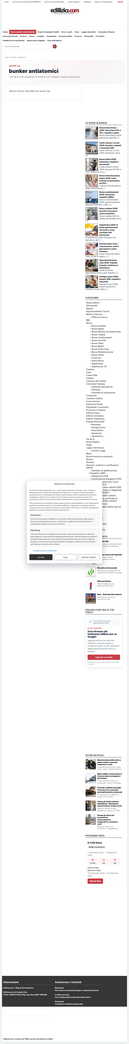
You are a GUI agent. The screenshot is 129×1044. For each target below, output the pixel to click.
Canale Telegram (74, 2)
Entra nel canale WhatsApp (54, 2)
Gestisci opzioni (89, 557)
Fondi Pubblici (93, 442)
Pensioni (90, 462)
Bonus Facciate (99, 340)
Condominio (51, 36)
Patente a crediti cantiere (104, 495)
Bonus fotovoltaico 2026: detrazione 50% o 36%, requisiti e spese (110, 130)
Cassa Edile (91, 375)
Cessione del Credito (96, 381)
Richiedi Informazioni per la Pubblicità (19, 1019)
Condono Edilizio (94, 398)
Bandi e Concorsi (94, 314)
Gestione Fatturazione (102, 387)
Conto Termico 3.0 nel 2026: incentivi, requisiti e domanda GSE (110, 145)
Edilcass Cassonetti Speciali (109, 555)
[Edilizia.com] (64, 11)
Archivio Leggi (98, 450)
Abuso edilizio (93, 302)
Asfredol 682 (103, 541)
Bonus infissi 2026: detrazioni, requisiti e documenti (109, 162)
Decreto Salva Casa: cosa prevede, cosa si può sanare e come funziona (109, 248)
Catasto (90, 378)
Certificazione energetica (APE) (107, 479)
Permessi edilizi (65, 36)
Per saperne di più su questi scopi (45, 550)
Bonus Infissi (97, 343)
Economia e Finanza (107, 32)
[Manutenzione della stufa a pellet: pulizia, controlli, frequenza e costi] (90, 764)
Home (7, 2)
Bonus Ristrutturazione (102, 352)
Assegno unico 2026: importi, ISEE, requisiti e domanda (110, 279)
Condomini (91, 395)
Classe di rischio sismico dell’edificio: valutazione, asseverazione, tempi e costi (109, 803)
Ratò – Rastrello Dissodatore (109, 594)
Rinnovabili (88, 36)
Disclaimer (59, 1001)
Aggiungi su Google (103, 657)
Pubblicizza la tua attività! (14, 40)
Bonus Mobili (98, 346)
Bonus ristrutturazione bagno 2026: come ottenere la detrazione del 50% (109, 179)
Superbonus (97, 363)
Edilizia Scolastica (94, 416)
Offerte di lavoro (100, 317)
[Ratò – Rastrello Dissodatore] (90, 598)
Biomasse (96, 424)
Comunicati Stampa (95, 384)
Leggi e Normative (88, 32)
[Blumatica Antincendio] (90, 572)
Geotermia (97, 433)
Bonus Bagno (98, 328)
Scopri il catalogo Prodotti (48, 32)
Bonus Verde (98, 355)
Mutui (88, 453)
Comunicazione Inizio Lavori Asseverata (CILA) (104, 483)
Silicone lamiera (104, 581)
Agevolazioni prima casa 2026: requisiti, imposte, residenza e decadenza (108, 264)
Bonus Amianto (99, 326)
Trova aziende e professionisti (22, 32)
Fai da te (23, 36)
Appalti (89, 308)
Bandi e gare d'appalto (36, 40)
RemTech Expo (94, 870)
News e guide (66, 32)
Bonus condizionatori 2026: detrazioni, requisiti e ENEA (109, 194)
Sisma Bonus (98, 360)
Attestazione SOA (100, 476)
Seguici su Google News (103, 2)
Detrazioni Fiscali (10, 36)
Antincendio (92, 305)
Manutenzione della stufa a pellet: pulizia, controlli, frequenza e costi (109, 762)
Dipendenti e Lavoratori (97, 407)
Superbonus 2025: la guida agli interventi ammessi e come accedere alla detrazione (108, 230)
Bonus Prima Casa (100, 349)
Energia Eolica (98, 427)
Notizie (89, 459)
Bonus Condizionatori (102, 337)
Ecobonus (96, 357)
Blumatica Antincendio (107, 568)
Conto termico (93, 401)
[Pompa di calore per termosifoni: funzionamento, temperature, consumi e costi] (90, 819)
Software (96, 389)
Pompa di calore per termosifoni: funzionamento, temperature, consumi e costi (107, 819)
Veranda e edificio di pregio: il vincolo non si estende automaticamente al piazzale (109, 790)
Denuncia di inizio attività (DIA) (106, 487)
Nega (65, 557)
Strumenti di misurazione (103, 392)
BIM (88, 320)
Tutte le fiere (95, 881)
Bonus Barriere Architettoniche (106, 331)
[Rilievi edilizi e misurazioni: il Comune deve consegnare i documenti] (90, 778)
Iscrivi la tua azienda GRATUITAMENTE (26, 2)
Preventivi (100, 36)
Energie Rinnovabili (95, 421)
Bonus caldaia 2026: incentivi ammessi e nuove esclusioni (108, 211)
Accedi (120, 2)
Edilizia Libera (93, 413)
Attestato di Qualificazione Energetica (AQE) (103, 471)
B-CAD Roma (95, 842)
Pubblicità (87, 2)
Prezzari (78, 36)
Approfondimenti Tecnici (98, 311)
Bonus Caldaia (98, 334)
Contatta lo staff (10, 1028)
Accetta (41, 557)
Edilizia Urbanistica (95, 418)
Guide (89, 445)
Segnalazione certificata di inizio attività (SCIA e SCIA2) (103, 499)
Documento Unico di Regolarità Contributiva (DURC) (105, 491)
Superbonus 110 (99, 366)
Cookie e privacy (62, 995)
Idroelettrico (97, 436)
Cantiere (90, 369)
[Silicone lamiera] (90, 585)
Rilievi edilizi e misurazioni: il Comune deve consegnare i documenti (109, 776)
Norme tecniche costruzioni (99, 456)
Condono (40, 36)
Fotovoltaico (98, 430)
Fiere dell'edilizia (54, 40)
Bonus (32, 36)
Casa (77, 32)
